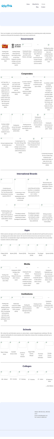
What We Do (35, 4)
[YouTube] (5, 427)
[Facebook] (3, 427)
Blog (37, 7)
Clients (43, 4)
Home (28, 4)
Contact (43, 7)
